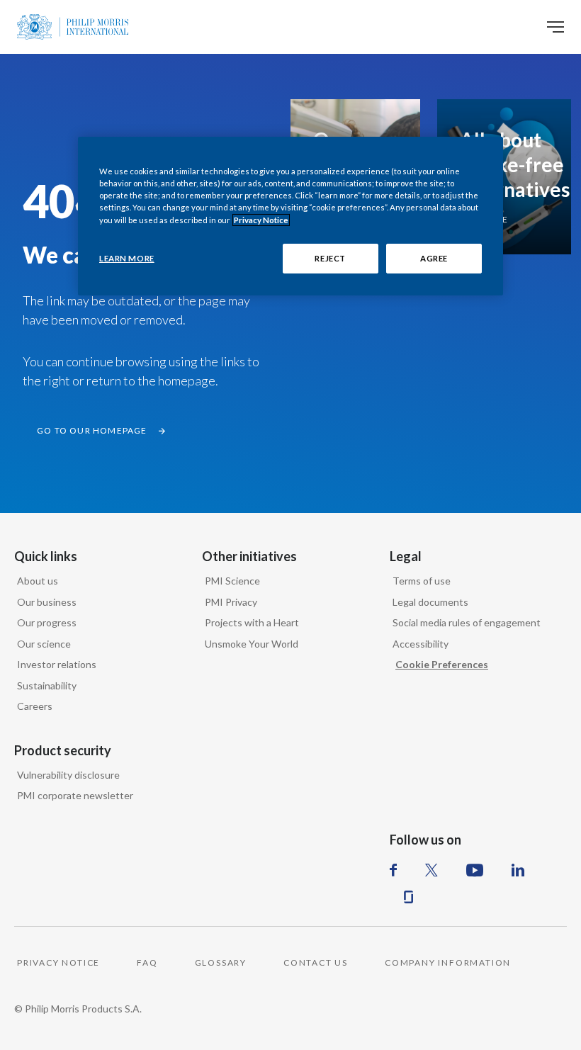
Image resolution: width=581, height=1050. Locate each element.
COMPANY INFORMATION (448, 962)
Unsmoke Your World (251, 644)
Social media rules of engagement (467, 622)
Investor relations (56, 664)
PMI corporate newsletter (75, 795)
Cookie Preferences (441, 664)
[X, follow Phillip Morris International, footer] (431, 870)
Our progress (47, 622)
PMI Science (232, 581)
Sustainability (47, 685)
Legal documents (430, 602)
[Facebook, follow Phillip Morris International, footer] (393, 870)
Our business (47, 602)
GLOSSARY (221, 962)
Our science (44, 644)
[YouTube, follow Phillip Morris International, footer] (474, 870)
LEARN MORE (126, 258)
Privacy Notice (261, 220)
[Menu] (555, 27)
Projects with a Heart (252, 622)
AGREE (434, 258)
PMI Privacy (231, 602)
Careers (34, 706)
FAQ (147, 962)
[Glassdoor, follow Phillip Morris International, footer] (408, 897)
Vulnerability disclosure (68, 775)
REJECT (330, 258)
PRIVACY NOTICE (58, 962)
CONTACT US (315, 962)
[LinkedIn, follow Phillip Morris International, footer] (518, 870)
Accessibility (421, 644)
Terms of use (422, 581)
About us (37, 581)
